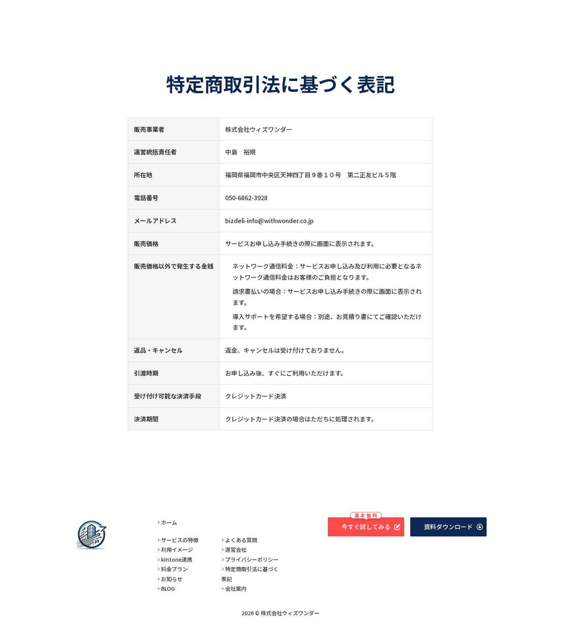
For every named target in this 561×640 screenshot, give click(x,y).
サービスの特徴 (179, 540)
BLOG (168, 588)
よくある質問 (241, 540)
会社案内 (236, 588)
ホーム (169, 522)
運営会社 (236, 549)
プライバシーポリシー (252, 559)
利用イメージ (177, 549)
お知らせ (171, 579)
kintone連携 (176, 559)
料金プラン (174, 569)
